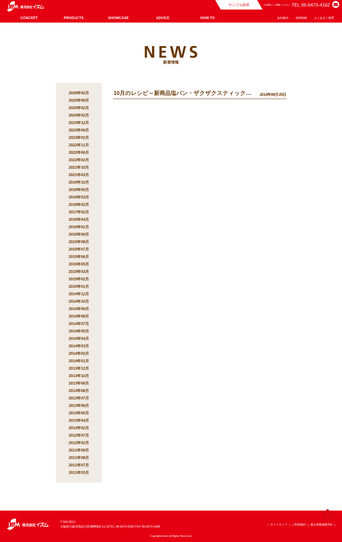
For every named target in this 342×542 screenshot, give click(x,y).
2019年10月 (79, 182)
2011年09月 (79, 450)
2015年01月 (79, 286)
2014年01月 (79, 361)
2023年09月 (79, 130)
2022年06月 (79, 152)
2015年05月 (79, 264)
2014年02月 (79, 353)
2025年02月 (79, 108)
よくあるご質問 (324, 18)
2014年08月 (79, 316)
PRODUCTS (74, 18)
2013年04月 (79, 420)
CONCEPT (29, 18)
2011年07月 (79, 465)
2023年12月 (79, 122)
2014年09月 (79, 309)
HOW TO (207, 18)
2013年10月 (79, 376)
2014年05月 (79, 331)
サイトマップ (278, 524)
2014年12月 (79, 294)
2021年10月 (79, 167)
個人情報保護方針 (321, 524)
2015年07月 (79, 249)
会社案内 (282, 18)
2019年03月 (79, 197)
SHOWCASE (118, 18)
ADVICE (162, 18)
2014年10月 (79, 301)
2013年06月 (79, 405)
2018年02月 (79, 204)
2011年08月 (79, 457)
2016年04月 (79, 219)
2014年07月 (79, 323)
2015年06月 (79, 256)
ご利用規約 (299, 524)
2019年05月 (79, 189)
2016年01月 (79, 227)
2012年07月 (79, 435)
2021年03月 (79, 175)
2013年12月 (79, 368)
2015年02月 (79, 279)
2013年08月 (79, 390)
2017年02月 (79, 212)
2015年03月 (79, 271)
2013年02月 (79, 428)
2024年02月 (79, 115)
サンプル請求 (238, 5)
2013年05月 (79, 413)
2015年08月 (79, 242)
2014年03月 (79, 346)
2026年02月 (79, 93)
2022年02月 (79, 160)
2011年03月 (79, 472)
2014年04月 (79, 338)
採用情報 (301, 18)
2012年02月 (79, 443)
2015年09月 (79, 234)
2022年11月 (79, 145)
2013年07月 (79, 398)
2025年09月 (79, 100)
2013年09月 (79, 383)
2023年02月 (79, 137)
